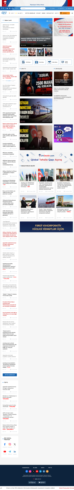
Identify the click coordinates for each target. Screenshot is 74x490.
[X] (5, 8)
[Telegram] (9, 8)
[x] (33, 471)
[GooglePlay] (32, 482)
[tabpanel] (36, 32)
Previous (22, 33)
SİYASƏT (38, 13)
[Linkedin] (44, 471)
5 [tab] (49, 45)
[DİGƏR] (72, 13)
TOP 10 (50, 467)
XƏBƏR (43, 13)
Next (50, 33)
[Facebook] (1, 8)
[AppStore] (42, 482)
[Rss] (12, 8)
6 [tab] (50, 45)
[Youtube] (7, 8)
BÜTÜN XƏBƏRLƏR (30, 13)
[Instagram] (3, 8)
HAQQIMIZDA (25, 467)
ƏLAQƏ (35, 467)
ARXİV (42, 467)
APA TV (57, 13)
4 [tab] (47, 45)
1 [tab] (43, 45)
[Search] (43, 8)
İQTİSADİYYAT (50, 13)
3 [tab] (46, 45)
